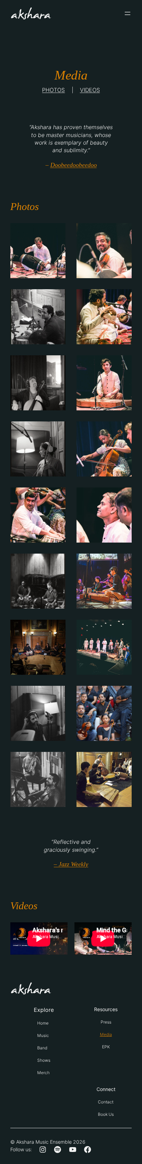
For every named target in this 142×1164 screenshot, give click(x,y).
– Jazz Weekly (71, 864)
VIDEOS (90, 89)
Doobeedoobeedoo (73, 164)
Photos (53, 89)
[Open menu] (127, 13)
